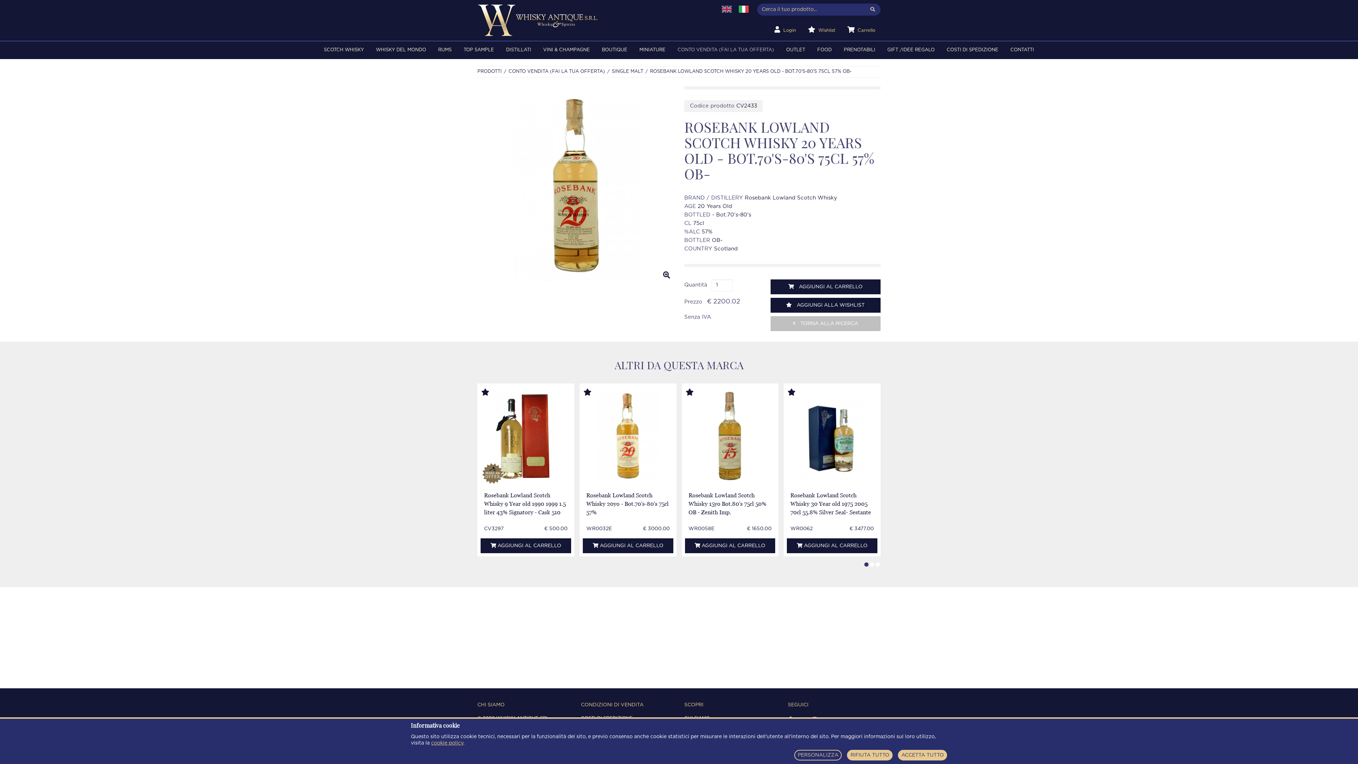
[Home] (592, 20)
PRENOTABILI (859, 50)
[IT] (743, 9)
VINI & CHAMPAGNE (566, 50)
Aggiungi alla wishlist (830, 305)
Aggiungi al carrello (830, 286)
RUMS (445, 50)
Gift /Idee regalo (911, 50)
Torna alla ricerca (828, 323)
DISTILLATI (518, 50)
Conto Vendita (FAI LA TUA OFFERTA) (726, 50)
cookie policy (447, 743)
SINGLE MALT (627, 71)
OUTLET (795, 50)
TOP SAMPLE (479, 50)
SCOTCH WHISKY (344, 50)
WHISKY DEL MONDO (401, 50)
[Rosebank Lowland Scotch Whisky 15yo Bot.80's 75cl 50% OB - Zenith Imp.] (730, 436)
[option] (575, 185)
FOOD (824, 50)
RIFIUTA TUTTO (870, 755)
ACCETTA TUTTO (922, 755)
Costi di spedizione (972, 50)
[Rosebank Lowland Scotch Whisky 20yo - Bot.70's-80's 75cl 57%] (628, 436)
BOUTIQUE (614, 50)
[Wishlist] (492, 392)
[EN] (727, 9)
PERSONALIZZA (818, 755)
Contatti (1022, 50)
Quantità (695, 285)
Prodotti (489, 71)
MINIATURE (652, 50)
